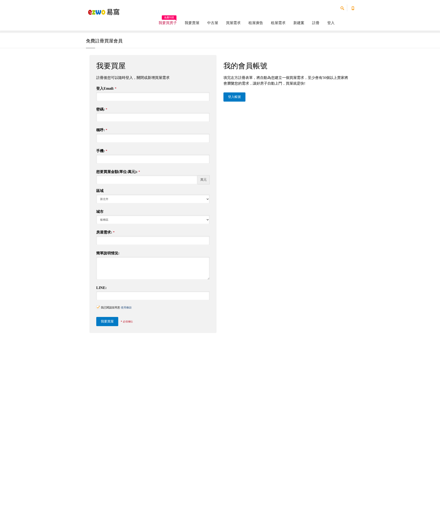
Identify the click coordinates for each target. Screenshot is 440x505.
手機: (101, 151)
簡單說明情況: (107, 253)
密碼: (101, 109)
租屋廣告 (255, 23)
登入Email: (106, 88)
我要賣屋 (192, 23)
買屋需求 (233, 23)
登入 (331, 23)
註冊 (315, 23)
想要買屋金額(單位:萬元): (118, 172)
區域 (100, 191)
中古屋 (212, 23)
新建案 (298, 23)
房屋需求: (105, 232)
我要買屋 (107, 321)
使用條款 (126, 307)
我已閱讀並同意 (116, 307)
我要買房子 (168, 21)
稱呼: (101, 130)
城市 (100, 212)
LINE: (101, 288)
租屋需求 (278, 23)
